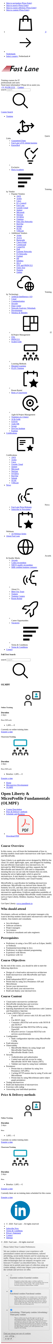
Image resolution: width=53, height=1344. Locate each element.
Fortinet (19, 256)
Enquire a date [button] (7, 732)
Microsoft (20, 212)
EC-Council (21, 203)
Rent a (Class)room (19, 393)
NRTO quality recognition (22, 565)
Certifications (11, 433)
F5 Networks (21, 254)
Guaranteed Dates (18, 141)
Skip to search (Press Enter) (17, 5)
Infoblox (19, 261)
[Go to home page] (20, 78)
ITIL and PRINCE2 (24, 265)
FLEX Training (17, 368)
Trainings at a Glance (20, 417)
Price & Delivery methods (16, 812)
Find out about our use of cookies (17, 1333)
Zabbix (19, 272)
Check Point (21, 242)
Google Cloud (22, 208)
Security (14, 303)
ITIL (13, 337)
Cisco (18, 201)
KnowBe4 (15, 145)
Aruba (19, 198)
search (3, 90)
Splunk (19, 226)
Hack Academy (17, 169)
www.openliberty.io (24, 903)
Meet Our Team (17, 592)
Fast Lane (20, 205)
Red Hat (19, 224)
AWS (18, 196)
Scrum (14, 426)
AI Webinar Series (18, 534)
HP (17, 258)
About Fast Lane (13, 536)
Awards (14, 560)
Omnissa (20, 219)
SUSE (19, 228)
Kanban (14, 431)
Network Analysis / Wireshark (23, 308)
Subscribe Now (12, 1228)
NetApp (19, 215)
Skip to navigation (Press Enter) (19, 3)
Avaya (19, 238)
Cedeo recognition (18, 563)
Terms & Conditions (19, 647)
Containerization (18, 301)
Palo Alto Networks (24, 221)
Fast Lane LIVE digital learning (24, 143)
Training (9, 116)
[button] (24, 56)
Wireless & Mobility (19, 313)
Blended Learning (18, 366)
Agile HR (15, 424)
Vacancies (15, 623)
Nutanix (19, 270)
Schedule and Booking (15, 814)
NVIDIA (20, 217)
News (8, 485)
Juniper (19, 210)
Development (16, 310)
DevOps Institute (18, 428)
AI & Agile (15, 419)
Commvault (21, 245)
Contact (21, 87)
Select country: (12, 56)
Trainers (14, 594)
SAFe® (14, 421)
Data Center (16, 306)
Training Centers (18, 596)
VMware (20, 231)
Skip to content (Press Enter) (17, 10)
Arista (18, 235)
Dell (18, 249)
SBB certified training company (24, 567)
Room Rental (16, 598)
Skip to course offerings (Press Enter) (21, 8)
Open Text (20, 268)
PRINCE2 (15, 339)
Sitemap (9, 1238)
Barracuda (20, 240)
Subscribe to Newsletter (21, 509)
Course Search (7, 112)
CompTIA (20, 247)
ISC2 (18, 263)
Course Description (14, 809)
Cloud (13, 299)
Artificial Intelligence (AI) (21, 297)
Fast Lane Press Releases (21, 507)
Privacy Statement (13, 1233)
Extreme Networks (24, 251)
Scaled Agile (16, 342)
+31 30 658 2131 (8, 87)
